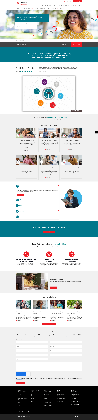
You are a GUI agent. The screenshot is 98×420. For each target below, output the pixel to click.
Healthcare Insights (52, 8)
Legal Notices (73, 392)
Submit (20, 383)
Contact (78, 5)
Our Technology (46, 394)
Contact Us (61, 8)
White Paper (33, 402)
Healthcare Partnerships (48, 403)
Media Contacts (60, 395)
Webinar (32, 401)
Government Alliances (47, 402)
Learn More (26, 150)
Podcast (32, 397)
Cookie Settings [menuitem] (73, 398)
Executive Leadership (47, 392)
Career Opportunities (61, 398)
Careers (45, 395)
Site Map (45, 406)
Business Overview (47, 391)
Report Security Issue (61, 400)
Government (20, 394)
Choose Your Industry (46, 5)
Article (32, 391)
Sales (58, 391)
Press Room (46, 397)
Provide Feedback (60, 401)
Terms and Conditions (74, 391)
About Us (73, 5)
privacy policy (64, 336)
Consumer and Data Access (75, 401)
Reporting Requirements (75, 394)
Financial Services (21, 392)
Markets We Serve (28, 8)
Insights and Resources (64, 5)
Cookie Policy (73, 400)
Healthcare (19, 8)
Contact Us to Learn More (49, 231)
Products (55, 5)
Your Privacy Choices (74, 404)
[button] (66, 350)
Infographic (33, 395)
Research (32, 398)
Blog (31, 394)
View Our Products (21, 406)
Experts (45, 398)
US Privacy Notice (74, 397)
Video (32, 400)
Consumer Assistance (61, 394)
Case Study (33, 392)
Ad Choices (72, 402)
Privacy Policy (73, 395)
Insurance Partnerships (48, 405)
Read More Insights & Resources (49, 323)
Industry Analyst (60, 397)
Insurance (19, 397)
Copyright (28, 416)
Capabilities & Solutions (40, 8)
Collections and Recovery (22, 391)
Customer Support (60, 392)
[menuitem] (55, 5)
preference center (20, 379)
